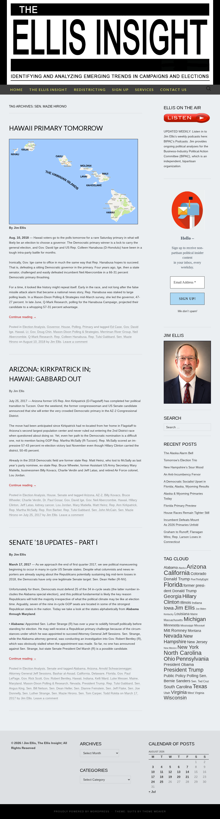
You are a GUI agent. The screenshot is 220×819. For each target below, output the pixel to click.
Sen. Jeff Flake (116, 688)
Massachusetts (173, 620)
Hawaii (19, 331)
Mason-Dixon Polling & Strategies (76, 331)
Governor (53, 327)
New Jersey (197, 642)
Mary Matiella (82, 505)
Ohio (169, 659)
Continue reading (22, 317)
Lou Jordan (63, 505)
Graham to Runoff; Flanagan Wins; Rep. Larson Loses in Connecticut (183, 536)
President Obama (179, 664)
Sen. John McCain (104, 510)
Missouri (199, 625)
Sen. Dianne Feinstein (89, 688)
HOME (16, 89)
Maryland (15, 683)
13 (178, 772)
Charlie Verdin (31, 500)
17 (153, 777)
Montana (194, 630)
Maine (133, 678)
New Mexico (170, 648)
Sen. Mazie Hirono (64, 693)
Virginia (179, 692)
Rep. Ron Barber (50, 510)
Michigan (195, 619)
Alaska (182, 568)
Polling (76, 327)
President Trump (93, 683)
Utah (167, 692)
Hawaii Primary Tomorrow (56, 128)
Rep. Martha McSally (23, 510)
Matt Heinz (100, 505)
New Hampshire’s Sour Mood (183, 467)
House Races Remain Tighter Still (186, 512)
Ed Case (116, 327)
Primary (87, 327)
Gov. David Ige (74, 500)
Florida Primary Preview (180, 505)
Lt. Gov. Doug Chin (39, 331)
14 (187, 772)
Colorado (198, 573)
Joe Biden (201, 608)
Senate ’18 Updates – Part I (53, 542)
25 (161, 781)
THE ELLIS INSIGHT (48, 89)
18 (161, 777)
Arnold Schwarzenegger (115, 668)
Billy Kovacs (112, 495)
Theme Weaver (154, 811)
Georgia (173, 596)
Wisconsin (175, 698)
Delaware (98, 673)
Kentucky (169, 614)
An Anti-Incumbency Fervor (182, 474)
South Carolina (178, 686)
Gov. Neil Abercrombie (101, 500)
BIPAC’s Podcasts (176, 141)
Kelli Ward (101, 678)
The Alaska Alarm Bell (178, 453)
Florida (111, 673)
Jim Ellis (55, 341)
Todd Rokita (111, 693)
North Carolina (183, 653)
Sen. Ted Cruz (200, 681)
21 (187, 777)
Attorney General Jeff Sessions (30, 673)
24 (153, 781)
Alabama (79, 668)
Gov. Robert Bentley (57, 678)
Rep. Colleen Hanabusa (70, 336)
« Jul (152, 791)
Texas (200, 686)
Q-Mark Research (40, 336)
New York (188, 647)
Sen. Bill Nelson (36, 688)
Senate (62, 495)
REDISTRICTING (90, 89)
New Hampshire (178, 638)
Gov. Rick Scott (31, 678)
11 (161, 772)
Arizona (89, 495)
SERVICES (144, 89)
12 (170, 772)
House (65, 327)
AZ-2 (99, 495)
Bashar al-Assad (64, 673)
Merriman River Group (115, 331)
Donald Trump (177, 579)
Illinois (185, 602)
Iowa (169, 608)
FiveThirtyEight (199, 579)
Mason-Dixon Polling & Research (45, 683)
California (83, 673)
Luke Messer (119, 678)
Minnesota (172, 625)
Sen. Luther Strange (36, 693)
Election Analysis (34, 327)
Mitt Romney (175, 630)
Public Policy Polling (181, 675)
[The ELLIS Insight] (110, 42)
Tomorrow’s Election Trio (180, 460)
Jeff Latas (27, 505)
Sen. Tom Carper (89, 693)
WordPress (99, 811)
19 (170, 777)
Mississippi (186, 625)
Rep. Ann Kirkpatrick (123, 505)
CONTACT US (173, 89)
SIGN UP (120, 89)
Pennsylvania (192, 659)
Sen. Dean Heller (60, 688)
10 (153, 772)
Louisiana (181, 614)
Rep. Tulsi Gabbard (101, 336)
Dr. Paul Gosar (53, 500)
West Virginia (196, 692)
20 (178, 777)
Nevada (75, 683)
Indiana (88, 678)
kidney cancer (44, 505)
